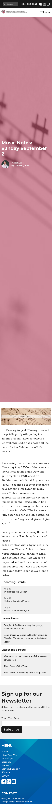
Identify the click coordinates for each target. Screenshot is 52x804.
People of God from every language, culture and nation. (23, 627)
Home (5, 751)
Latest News (10, 618)
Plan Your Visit (10, 755)
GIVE (5, 776)
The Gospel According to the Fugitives (25, 672)
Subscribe (12, 729)
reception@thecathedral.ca (16, 801)
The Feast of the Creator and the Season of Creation (25, 658)
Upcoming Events (13, 582)
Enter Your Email (11, 718)
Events (5, 765)
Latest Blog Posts (13, 649)
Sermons (6, 762)
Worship (7, 758)
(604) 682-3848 (29, 4)
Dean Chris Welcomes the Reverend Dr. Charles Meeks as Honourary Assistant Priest (25, 638)
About (5, 772)
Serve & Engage (10, 769)
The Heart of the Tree (16, 666)
